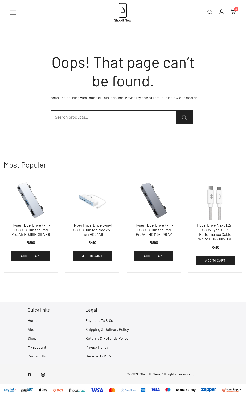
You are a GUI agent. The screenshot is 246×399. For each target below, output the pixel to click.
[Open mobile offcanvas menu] (13, 12)
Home (32, 320)
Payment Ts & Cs (99, 320)
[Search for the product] (184, 117)
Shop (32, 338)
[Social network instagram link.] (43, 374)
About (33, 329)
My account (37, 347)
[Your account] (222, 12)
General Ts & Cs (99, 356)
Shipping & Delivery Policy (107, 329)
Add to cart (31, 256)
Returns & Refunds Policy (107, 338)
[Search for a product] (210, 12)
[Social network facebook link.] (29, 374)
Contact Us (37, 356)
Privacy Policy (97, 347)
